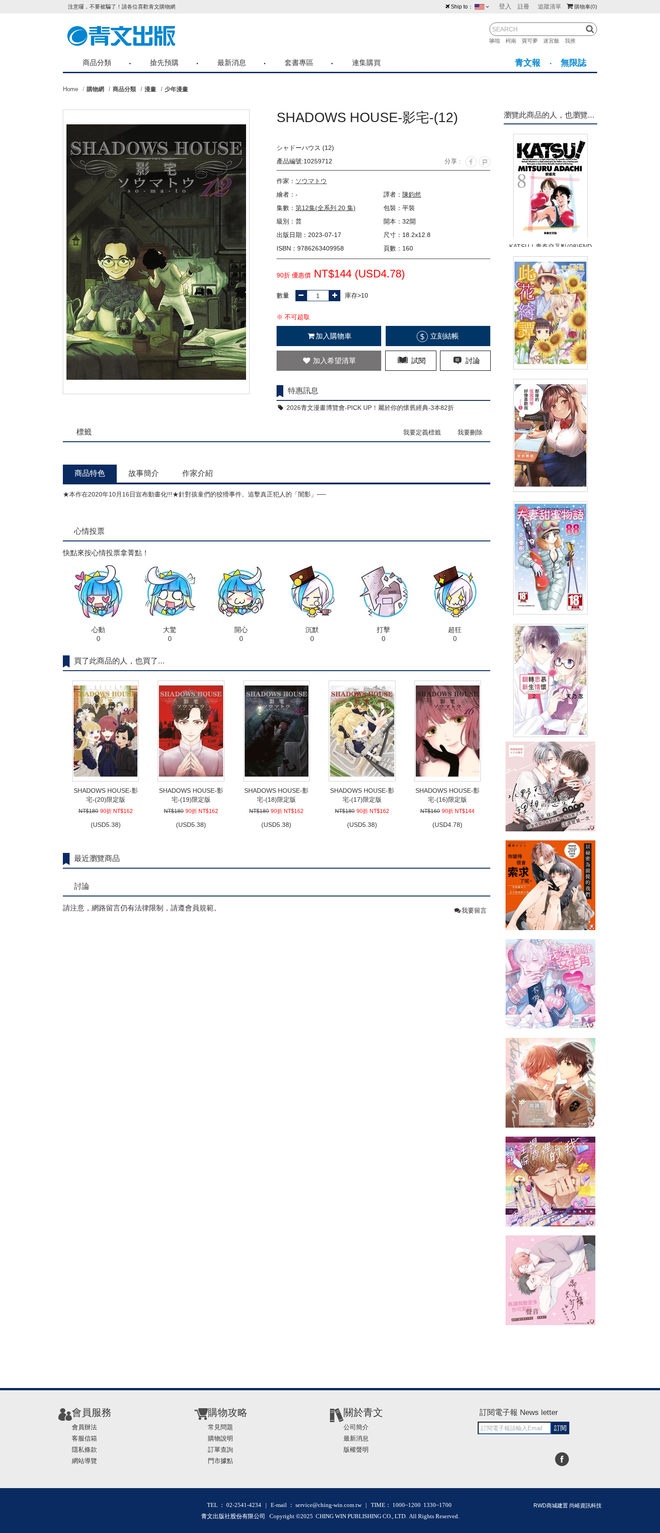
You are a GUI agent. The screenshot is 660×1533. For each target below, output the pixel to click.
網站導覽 (84, 1460)
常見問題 (220, 1427)
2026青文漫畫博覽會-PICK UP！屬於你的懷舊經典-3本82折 (369, 407)
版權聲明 (356, 1449)
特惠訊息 (303, 391)
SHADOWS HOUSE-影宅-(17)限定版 (362, 795)
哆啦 (497, 41)
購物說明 (220, 1438)
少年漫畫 (176, 89)
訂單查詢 (220, 1449)
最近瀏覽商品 (97, 858)
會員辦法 (84, 1427)
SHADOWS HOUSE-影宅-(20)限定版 (106, 795)
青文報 (528, 62)
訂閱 (560, 1428)
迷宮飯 (554, 41)
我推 (573, 41)
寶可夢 (532, 41)
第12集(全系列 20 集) (325, 207)
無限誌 (573, 62)
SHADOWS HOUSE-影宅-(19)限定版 (191, 795)
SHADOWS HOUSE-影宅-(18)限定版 (276, 795)
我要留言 (474, 910)
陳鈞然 (411, 194)
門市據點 (220, 1460)
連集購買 (366, 62)
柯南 (514, 41)
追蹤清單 (549, 6)
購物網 (95, 89)
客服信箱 (84, 1438)
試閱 (417, 361)
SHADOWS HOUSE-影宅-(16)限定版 (447, 795)
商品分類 (97, 62)
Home (70, 89)
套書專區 (299, 62)
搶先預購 (164, 62)
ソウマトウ (311, 180)
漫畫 (150, 89)
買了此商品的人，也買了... (119, 661)
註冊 (523, 6)
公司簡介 (356, 1427)
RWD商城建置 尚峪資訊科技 (567, 1505)
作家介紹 (197, 473)
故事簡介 (143, 473)
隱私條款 (84, 1449)
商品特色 (90, 473)
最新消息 (231, 62)
